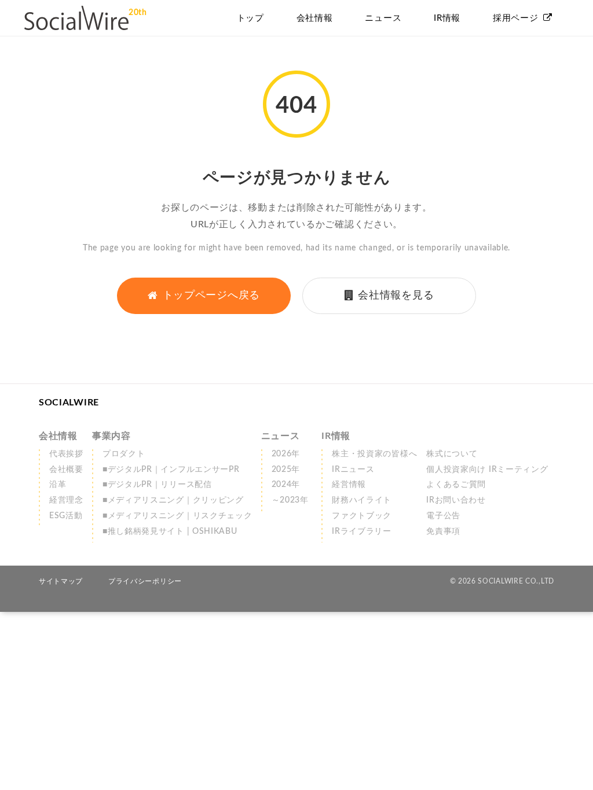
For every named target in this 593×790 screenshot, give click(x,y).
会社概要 (66, 470)
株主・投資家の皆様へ (374, 454)
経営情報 (349, 485)
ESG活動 (66, 516)
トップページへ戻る (211, 295)
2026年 (286, 454)
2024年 (286, 485)
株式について (451, 454)
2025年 (286, 470)
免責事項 (443, 531)
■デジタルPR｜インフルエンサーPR (171, 470)
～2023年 (290, 500)
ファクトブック (361, 516)
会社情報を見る (396, 295)
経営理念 (66, 500)
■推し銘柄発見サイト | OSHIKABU (170, 531)
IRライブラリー (361, 531)
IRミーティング (487, 470)
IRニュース (353, 470)
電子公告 (443, 516)
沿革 (57, 485)
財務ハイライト (361, 500)
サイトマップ (61, 581)
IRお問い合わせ (456, 500)
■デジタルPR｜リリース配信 (157, 485)
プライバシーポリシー (145, 581)
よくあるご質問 (456, 485)
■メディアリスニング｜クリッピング (173, 500)
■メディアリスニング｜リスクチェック (177, 516)
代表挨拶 (66, 454)
